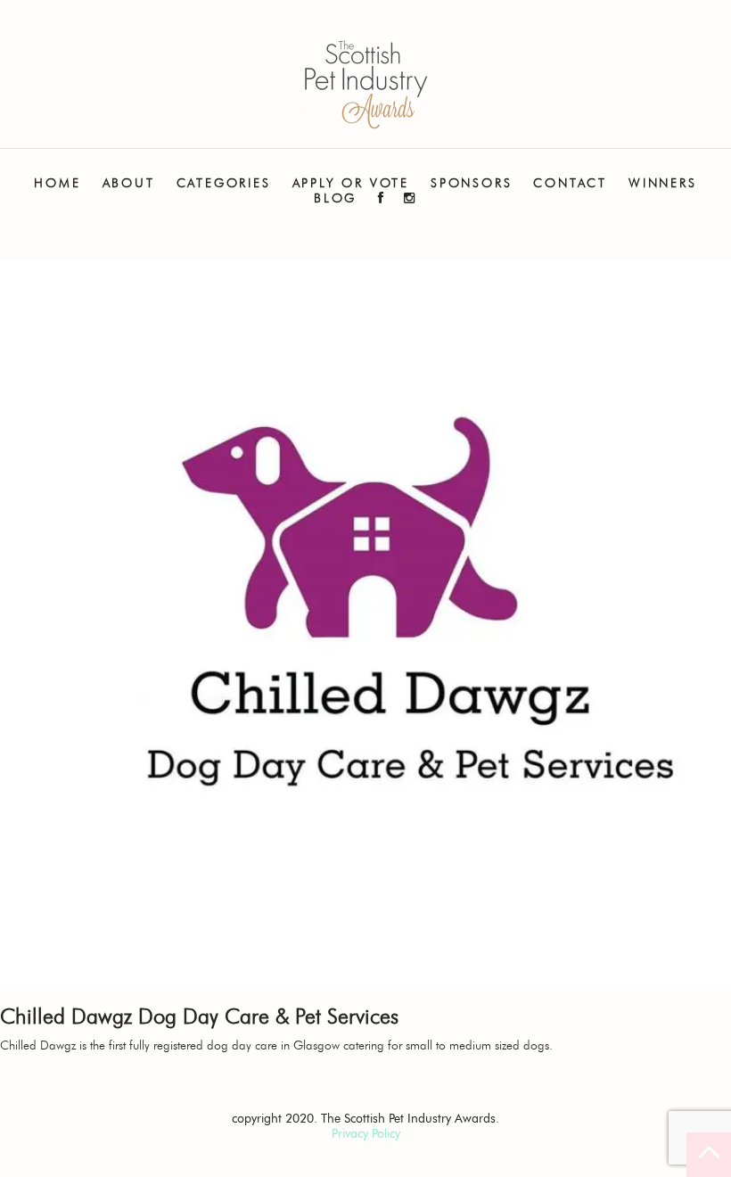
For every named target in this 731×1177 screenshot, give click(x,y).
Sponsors (471, 183)
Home (57, 183)
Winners (662, 183)
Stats (128, 240)
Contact (570, 183)
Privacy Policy (366, 1133)
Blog (335, 198)
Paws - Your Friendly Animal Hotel (365, 85)
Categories (224, 183)
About (129, 183)
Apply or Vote (350, 183)
